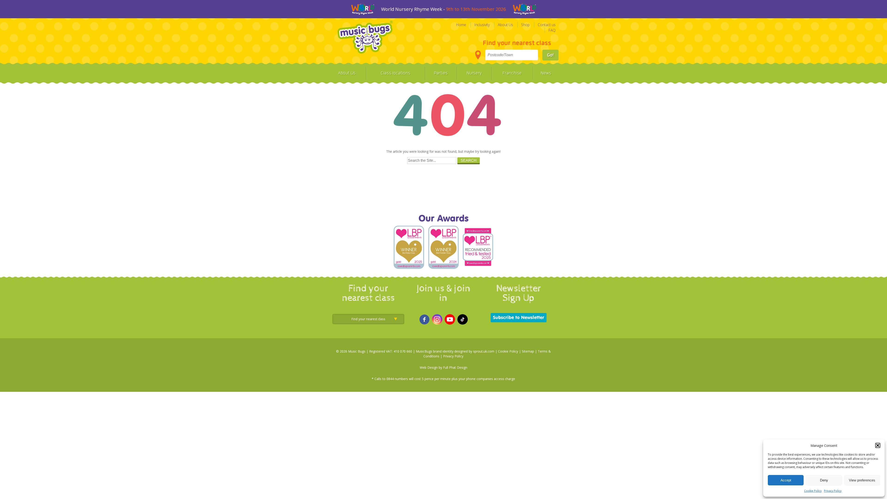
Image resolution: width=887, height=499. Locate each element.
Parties (441, 73)
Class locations (395, 73)
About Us (505, 24)
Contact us (547, 24)
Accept (786, 480)
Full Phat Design (455, 367)
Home (461, 24)
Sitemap (528, 351)
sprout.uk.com (483, 351)
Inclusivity (482, 24)
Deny (824, 480)
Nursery (474, 73)
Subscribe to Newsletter (518, 317)
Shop (525, 24)
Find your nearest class (517, 43)
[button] (877, 445)
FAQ (552, 30)
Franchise (512, 73)
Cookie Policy (813, 491)
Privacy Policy (832, 491)
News (546, 73)
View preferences (862, 480)
